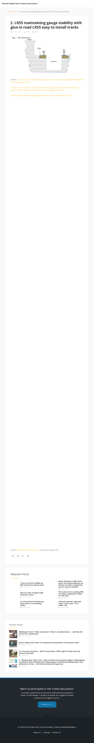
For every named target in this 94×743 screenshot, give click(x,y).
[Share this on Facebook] (13, 555)
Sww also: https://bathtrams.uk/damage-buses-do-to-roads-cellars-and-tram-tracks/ (41, 95)
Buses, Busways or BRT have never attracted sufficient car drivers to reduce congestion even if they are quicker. (70, 584)
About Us (36, 732)
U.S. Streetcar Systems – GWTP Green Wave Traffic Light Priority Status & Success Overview (49, 652)
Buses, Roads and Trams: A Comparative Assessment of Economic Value (49, 642)
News (15, 12)
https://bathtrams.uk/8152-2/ (28, 550)
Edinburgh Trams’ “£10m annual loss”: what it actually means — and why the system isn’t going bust (51, 633)
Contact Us (46, 705)
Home (9, 12)
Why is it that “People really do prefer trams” (31, 594)
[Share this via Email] (28, 555)
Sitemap (47, 732)
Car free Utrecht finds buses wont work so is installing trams (32, 603)
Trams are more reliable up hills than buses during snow (32, 584)
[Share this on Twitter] (23, 555)
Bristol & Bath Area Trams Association (19, 3)
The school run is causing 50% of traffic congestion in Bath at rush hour (70, 594)
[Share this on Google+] (18, 555)
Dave (28, 32)
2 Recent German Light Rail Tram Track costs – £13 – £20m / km (69, 603)
